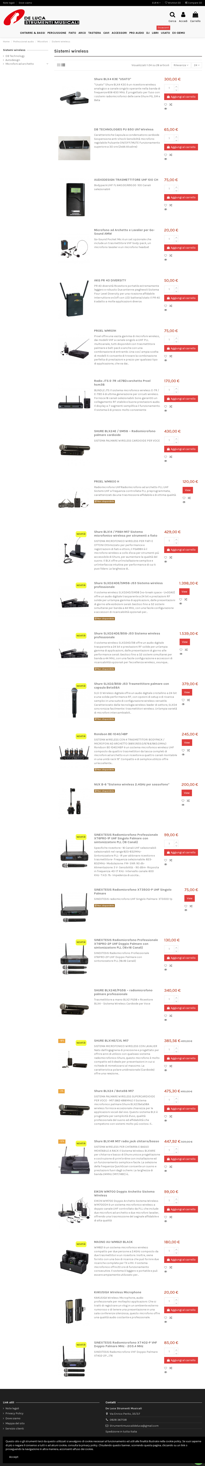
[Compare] (171, 104)
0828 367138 (118, 1419)
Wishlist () (174, 2)
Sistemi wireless (14, 50)
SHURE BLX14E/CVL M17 (111, 1040)
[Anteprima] (166, 108)
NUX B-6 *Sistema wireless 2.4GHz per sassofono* (131, 784)
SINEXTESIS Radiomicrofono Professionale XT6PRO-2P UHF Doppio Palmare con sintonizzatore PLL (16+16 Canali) (126, 943)
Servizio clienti (14, 1428)
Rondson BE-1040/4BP (111, 734)
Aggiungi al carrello (183, 96)
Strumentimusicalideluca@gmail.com (134, 1425)
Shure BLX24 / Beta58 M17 (114, 1091)
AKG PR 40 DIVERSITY (110, 280)
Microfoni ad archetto (19, 64)
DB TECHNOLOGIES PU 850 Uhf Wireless (124, 129)
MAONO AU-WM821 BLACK (113, 1242)
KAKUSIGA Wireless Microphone (117, 1292)
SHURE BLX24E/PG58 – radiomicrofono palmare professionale (123, 992)
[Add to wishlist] (166, 104)
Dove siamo (25, 2)
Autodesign (12, 60)
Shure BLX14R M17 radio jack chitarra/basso (126, 1141)
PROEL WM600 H (106, 481)
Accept (13, 1457)
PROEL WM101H (105, 331)
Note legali (9, 2)
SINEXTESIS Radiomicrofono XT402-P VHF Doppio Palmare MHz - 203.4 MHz (125, 1344)
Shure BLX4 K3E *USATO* (112, 79)
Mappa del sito (15, 1423)
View (188, 490)
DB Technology (15, 56)
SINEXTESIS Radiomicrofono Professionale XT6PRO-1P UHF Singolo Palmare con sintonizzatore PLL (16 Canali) (126, 838)
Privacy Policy (14, 1413)
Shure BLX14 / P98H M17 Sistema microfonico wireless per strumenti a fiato (125, 533)
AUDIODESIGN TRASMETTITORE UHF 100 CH (126, 180)
